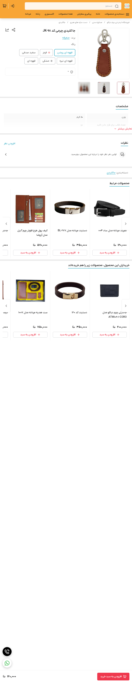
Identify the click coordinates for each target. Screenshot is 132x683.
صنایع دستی (97, 22)
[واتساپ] (7, 663)
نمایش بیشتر (125, 128)
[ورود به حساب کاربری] (13, 6)
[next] (6, 223)
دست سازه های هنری (78, 22)
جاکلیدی (62, 22)
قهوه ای (31, 61)
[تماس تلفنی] (7, 651)
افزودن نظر (9, 143)
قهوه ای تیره (66, 61)
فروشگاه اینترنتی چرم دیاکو (118, 22)
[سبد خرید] (4, 6)
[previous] (126, 223)
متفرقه (66, 37)
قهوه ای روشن (64, 52)
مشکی (45, 61)
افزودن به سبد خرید (111, 676)
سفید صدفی (29, 52)
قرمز (45, 52)
